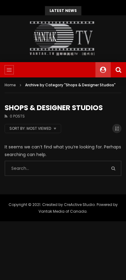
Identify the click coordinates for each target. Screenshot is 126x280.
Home (10, 85)
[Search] (118, 69)
